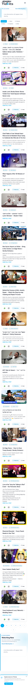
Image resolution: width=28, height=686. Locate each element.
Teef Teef (14, 366)
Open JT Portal (8, 683)
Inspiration (7, 406)
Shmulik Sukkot (14, 44)
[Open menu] (25, 3)
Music (6, 44)
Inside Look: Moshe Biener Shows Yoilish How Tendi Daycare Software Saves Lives (14, 94)
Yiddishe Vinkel (14, 130)
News (6, 243)
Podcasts (7, 366)
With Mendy (13, 170)
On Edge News (14, 243)
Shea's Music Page (15, 606)
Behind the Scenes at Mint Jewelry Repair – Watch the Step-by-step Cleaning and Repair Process (13, 292)
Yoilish (12, 88)
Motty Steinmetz (14, 328)
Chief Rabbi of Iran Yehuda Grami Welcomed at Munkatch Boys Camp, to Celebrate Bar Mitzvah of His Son (14, 136)
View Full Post (7, 63)
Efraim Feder (13, 286)
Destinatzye (13, 210)
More (6, 88)
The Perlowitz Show (15, 480)
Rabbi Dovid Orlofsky (17, 565)
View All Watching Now (20, 8)
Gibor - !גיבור (15, 406)
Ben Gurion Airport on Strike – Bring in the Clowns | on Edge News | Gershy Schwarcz (14, 249)
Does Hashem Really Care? (11, 569)
